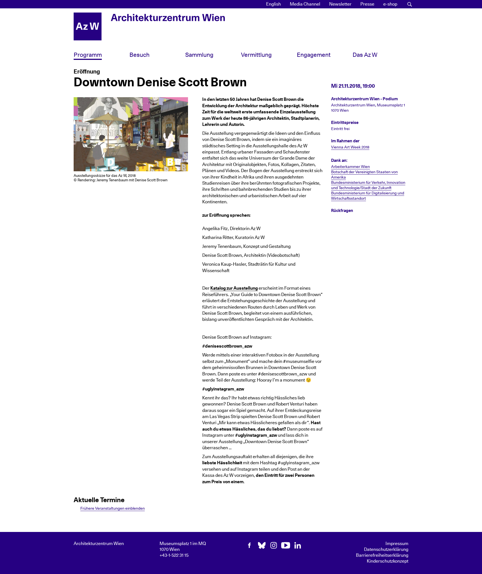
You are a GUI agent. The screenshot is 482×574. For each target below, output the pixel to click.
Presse (367, 4)
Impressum (396, 543)
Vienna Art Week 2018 (350, 147)
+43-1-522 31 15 (174, 555)
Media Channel (305, 4)
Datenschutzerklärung (386, 549)
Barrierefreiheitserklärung (382, 555)
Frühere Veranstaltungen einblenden (112, 508)
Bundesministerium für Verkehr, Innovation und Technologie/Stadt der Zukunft (368, 185)
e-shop (390, 4)
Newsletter (340, 4)
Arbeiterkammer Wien (350, 167)
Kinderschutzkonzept (387, 561)
